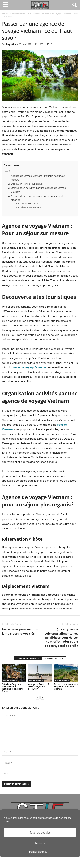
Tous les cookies (40, 832)
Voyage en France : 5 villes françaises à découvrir (38, 686)
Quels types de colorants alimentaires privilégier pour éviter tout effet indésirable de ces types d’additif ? (61, 637)
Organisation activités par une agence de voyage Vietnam (38, 190)
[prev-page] (38, 698)
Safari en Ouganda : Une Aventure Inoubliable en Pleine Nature (12, 688)
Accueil (5, 13)
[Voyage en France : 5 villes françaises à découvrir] (40, 673)
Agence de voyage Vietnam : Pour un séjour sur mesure (38, 178)
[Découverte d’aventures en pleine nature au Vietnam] (66, 673)
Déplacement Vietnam (30, 207)
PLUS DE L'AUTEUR (53, 658)
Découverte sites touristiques (27, 184)
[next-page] (42, 698)
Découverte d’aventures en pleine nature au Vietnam (66, 686)
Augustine (11, 44)
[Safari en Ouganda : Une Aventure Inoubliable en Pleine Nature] (14, 673)
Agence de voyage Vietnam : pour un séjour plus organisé (38, 198)
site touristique (19, 13)
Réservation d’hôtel (29, 204)
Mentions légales (38, 851)
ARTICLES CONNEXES (28, 658)
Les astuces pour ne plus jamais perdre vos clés (20, 631)
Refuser (40, 843)
